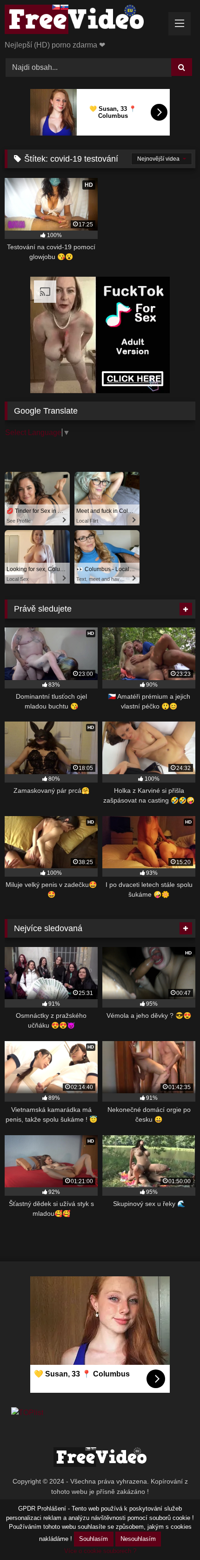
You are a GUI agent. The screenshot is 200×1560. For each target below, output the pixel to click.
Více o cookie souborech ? (100, 1550)
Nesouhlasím (138, 1538)
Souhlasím (93, 1538)
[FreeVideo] (82, 21)
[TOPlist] (27, 1413)
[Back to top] (171, 1532)
